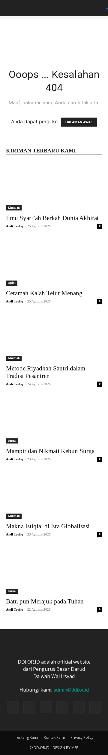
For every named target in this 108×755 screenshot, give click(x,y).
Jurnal (12, 440)
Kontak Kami (54, 737)
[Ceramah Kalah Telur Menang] (54, 262)
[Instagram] (46, 707)
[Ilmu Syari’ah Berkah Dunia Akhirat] (54, 186)
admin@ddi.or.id (71, 689)
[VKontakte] (95, 707)
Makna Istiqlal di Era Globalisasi (48, 526)
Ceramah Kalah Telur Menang (44, 293)
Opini (12, 282)
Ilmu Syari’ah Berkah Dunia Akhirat (52, 218)
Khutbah (14, 207)
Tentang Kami (26, 737)
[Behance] (13, 707)
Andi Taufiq (14, 226)
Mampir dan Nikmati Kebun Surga (50, 451)
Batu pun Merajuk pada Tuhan (45, 601)
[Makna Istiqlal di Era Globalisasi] (54, 495)
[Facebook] (29, 707)
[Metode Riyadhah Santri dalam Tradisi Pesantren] (54, 337)
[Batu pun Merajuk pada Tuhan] (54, 570)
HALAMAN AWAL (78, 122)
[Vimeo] (79, 707)
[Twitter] (62, 707)
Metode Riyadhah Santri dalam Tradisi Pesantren (45, 372)
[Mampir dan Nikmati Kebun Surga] (54, 419)
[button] (10, 8)
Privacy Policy (81, 737)
